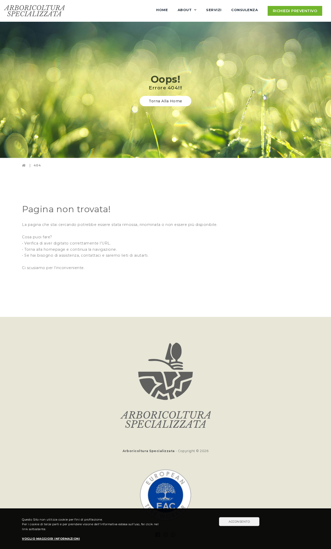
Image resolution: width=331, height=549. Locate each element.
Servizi (214, 10)
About (185, 10)
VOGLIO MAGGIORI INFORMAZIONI (51, 538)
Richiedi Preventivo (295, 11)
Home (162, 10)
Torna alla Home (165, 101)
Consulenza (244, 10)
